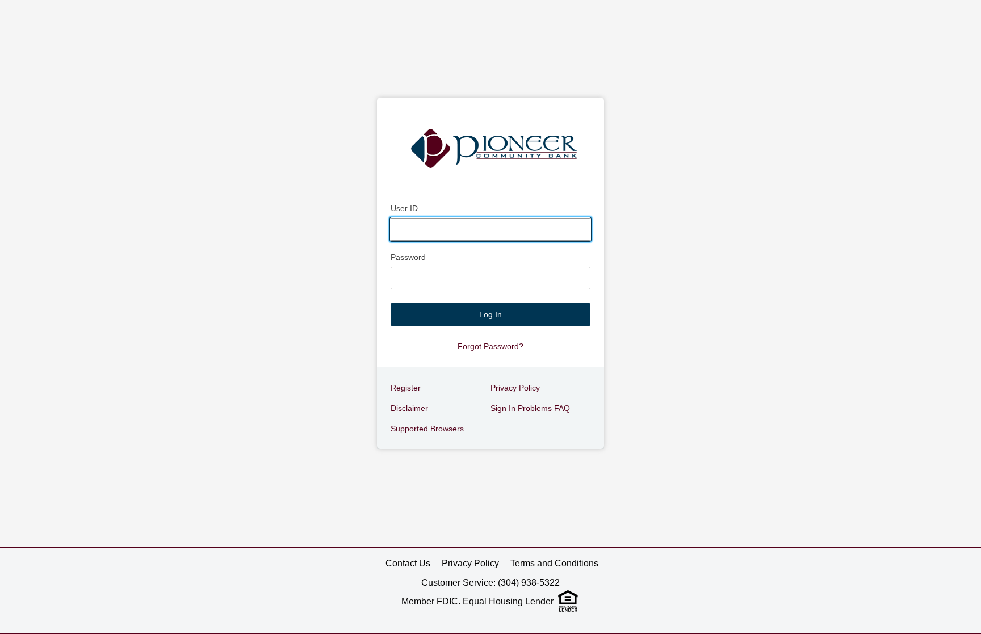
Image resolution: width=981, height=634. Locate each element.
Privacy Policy (515, 387)
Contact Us (407, 563)
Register (406, 387)
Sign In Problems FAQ (530, 408)
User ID (404, 208)
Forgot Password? (490, 346)
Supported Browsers (427, 428)
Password (408, 257)
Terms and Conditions (554, 563)
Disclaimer (409, 408)
